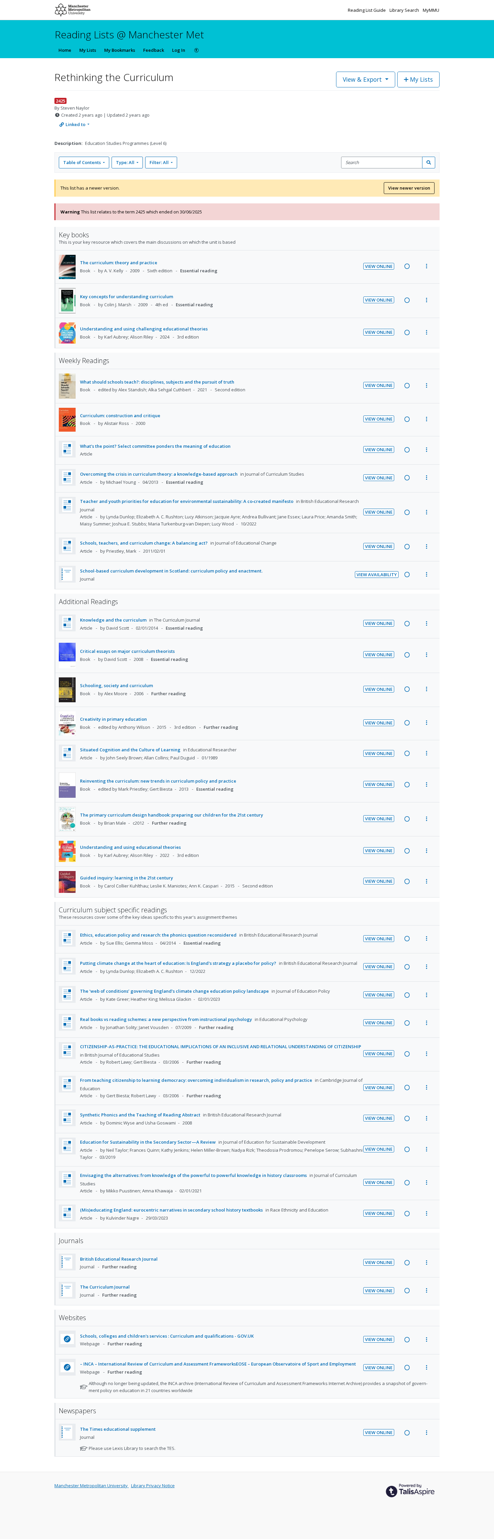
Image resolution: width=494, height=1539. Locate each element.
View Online (379, 266)
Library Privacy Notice (153, 1486)
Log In (178, 50)
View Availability (377, 574)
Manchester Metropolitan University (91, 1486)
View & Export (362, 79)
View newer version (409, 188)
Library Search (404, 10)
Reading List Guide (367, 10)
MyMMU (431, 10)
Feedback (153, 50)
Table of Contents (82, 162)
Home (64, 50)
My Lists (87, 50)
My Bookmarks (119, 50)
